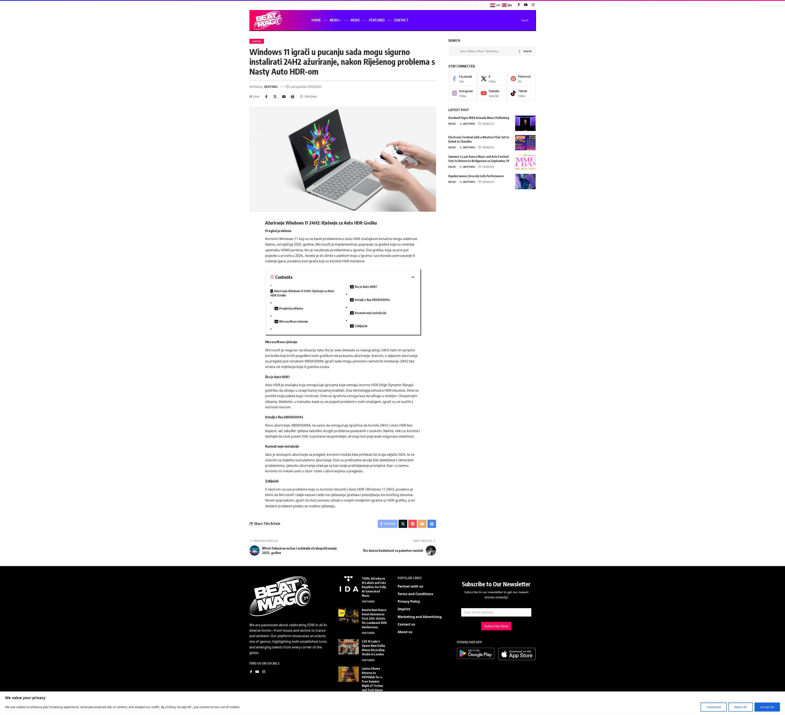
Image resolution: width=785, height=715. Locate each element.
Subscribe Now (496, 626)
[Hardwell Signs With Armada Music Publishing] (525, 123)
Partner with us (410, 586)
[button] (292, 97)
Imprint (404, 609)
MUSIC (452, 123)
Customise (713, 707)
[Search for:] (488, 51)
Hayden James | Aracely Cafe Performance (476, 176)
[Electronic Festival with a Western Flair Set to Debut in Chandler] (525, 142)
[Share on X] (275, 97)
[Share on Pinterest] (412, 524)
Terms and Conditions (415, 594)
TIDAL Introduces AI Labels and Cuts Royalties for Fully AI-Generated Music (374, 587)
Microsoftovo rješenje (293, 321)
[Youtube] (492, 93)
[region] (392, 703)
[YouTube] (526, 5)
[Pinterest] (521, 78)
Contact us (406, 624)
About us (405, 632)
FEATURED (368, 601)
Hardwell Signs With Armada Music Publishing (478, 118)
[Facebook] (519, 5)
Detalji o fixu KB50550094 (372, 300)
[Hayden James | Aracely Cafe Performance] (525, 181)
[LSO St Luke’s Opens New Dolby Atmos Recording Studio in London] (348, 647)
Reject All (740, 707)
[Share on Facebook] (266, 97)
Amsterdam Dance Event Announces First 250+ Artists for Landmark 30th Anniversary (374, 618)
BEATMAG (271, 86)
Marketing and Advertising (420, 616)
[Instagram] (533, 5)
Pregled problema (291, 308)
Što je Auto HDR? (366, 286)
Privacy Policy (409, 601)
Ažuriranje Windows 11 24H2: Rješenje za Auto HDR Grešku (302, 293)
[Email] (284, 97)
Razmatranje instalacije (370, 313)
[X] (492, 78)
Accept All (767, 707)
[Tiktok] (521, 93)
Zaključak (361, 326)
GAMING (256, 41)
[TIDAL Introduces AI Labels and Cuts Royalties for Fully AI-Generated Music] (348, 584)
